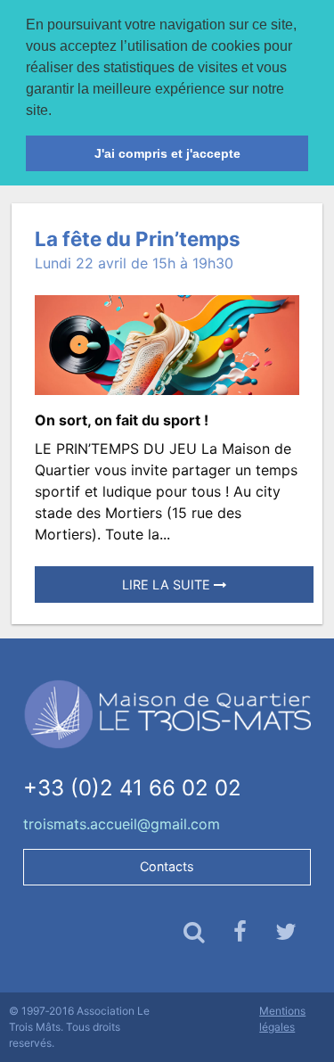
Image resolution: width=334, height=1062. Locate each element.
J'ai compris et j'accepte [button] (167, 153)
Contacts (167, 866)
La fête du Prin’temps (137, 238)
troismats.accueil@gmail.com (121, 824)
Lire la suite (168, 584)
